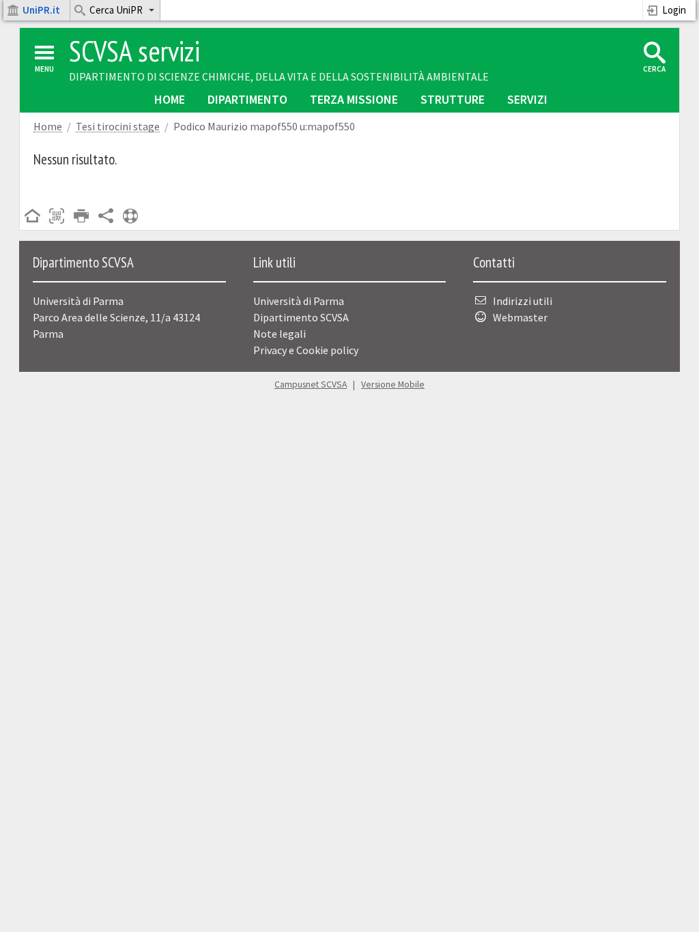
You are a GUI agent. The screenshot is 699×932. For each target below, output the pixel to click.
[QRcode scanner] (57, 217)
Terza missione (354, 99)
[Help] (130, 217)
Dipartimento (247, 99)
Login (674, 9)
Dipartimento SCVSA (301, 317)
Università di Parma (298, 301)
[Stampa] (81, 217)
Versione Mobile (393, 384)
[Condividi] (106, 217)
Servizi (527, 99)
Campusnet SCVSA (310, 384)
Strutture (452, 99)
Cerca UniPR (116, 9)
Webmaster (520, 317)
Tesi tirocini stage (118, 126)
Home (169, 99)
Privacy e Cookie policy (305, 350)
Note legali (279, 333)
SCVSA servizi (134, 51)
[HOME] (32, 217)
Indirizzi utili (522, 301)
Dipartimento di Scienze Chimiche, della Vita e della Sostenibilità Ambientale (279, 76)
